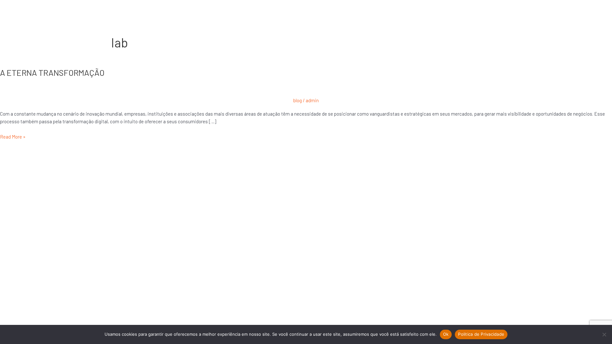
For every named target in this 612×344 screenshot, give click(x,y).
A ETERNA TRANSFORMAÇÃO (52, 72)
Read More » (13, 136)
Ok (446, 334)
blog (297, 100)
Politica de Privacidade (481, 334)
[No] (604, 334)
